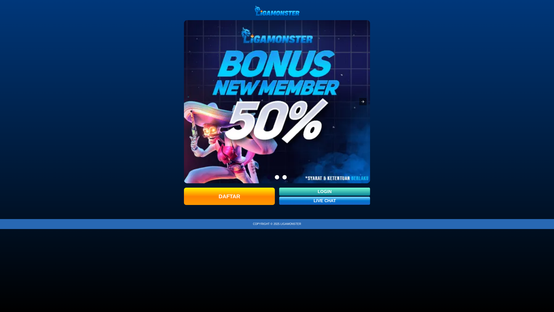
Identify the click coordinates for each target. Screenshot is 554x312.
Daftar (229, 196)
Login (325, 191)
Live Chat (325, 200)
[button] (363, 101)
